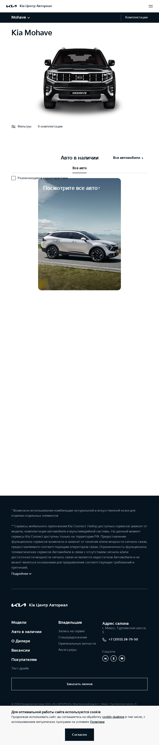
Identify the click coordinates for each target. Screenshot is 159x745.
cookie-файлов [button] (113, 717)
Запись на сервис (71, 631)
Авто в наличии (26, 632)
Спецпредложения (72, 637)
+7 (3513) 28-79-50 (123, 639)
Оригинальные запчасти (77, 644)
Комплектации (136, 17)
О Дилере (20, 641)
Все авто (79, 168)
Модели (18, 622)
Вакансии (20, 650)
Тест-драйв (20, 668)
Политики (97, 722)
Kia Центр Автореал (36, 6)
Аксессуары (67, 650)
